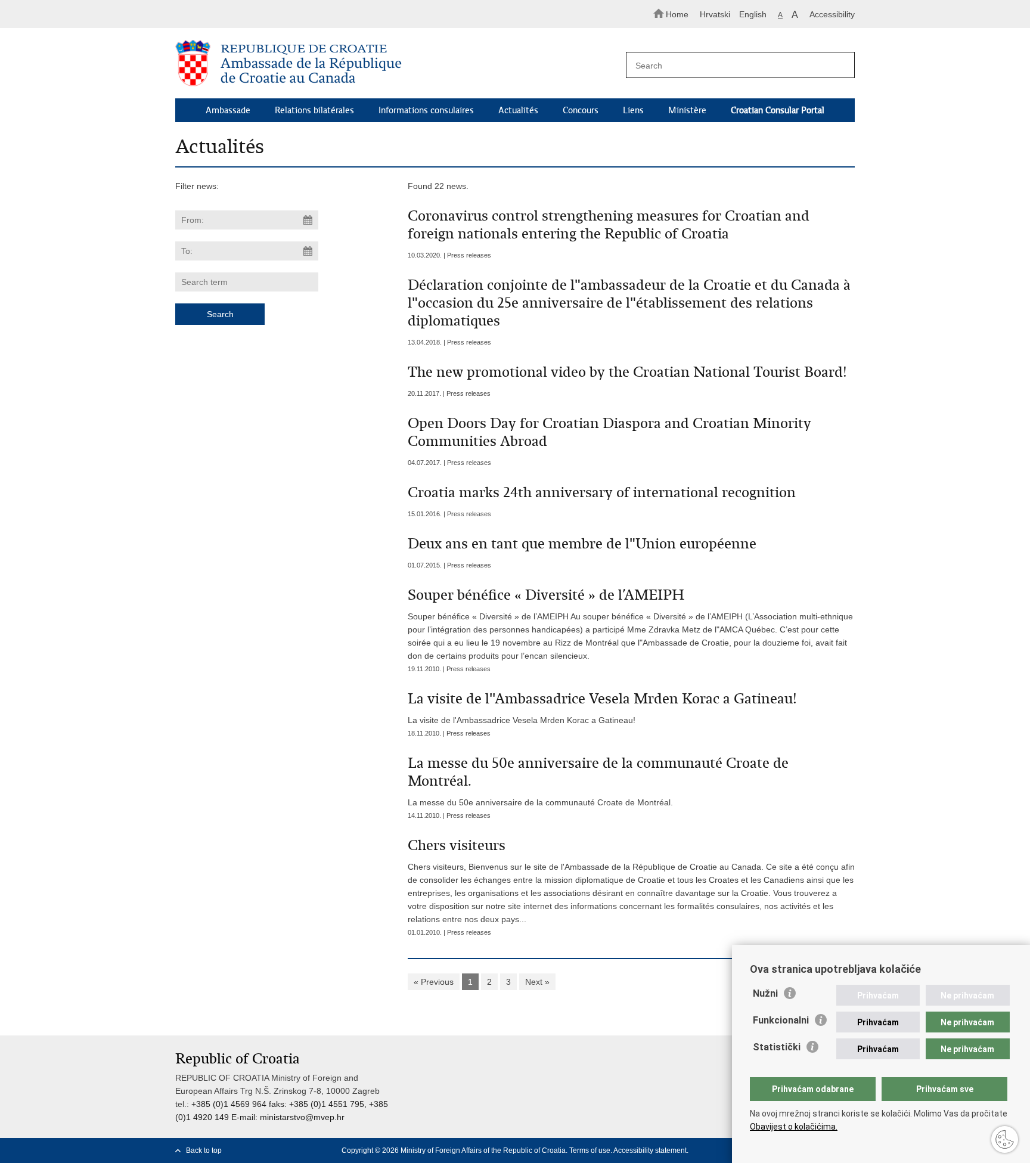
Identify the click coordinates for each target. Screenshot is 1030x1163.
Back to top (204, 1150)
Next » (537, 982)
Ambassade (228, 110)
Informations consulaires (426, 110)
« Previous (434, 982)
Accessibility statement (650, 1150)
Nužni (765, 993)
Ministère (687, 110)
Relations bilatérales (314, 110)
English (753, 14)
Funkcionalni (781, 1020)
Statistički (777, 1047)
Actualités (518, 110)
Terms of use (589, 1150)
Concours (580, 110)
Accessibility (832, 14)
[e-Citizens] (226, 14)
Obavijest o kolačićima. (793, 1126)
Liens (633, 110)
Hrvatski (715, 14)
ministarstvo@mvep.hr (302, 1117)
